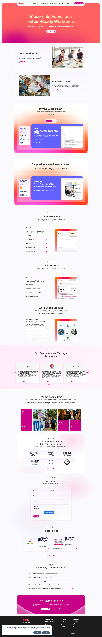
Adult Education (48, 624)
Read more (20, 381)
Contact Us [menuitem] (68, 3)
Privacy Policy (29, 629)
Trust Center (63, 626)
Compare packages (55, 608)
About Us (62, 621)
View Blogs (50, 555)
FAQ (73, 626)
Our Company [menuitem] (61, 3)
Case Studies (75, 621)
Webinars (74, 624)
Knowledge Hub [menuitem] (53, 3)
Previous (16, 372)
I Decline (46, 632)
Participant (49, 121)
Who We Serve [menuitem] (36, 3)
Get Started (37, 142)
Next (87, 372)
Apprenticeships (48, 623)
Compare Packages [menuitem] (44, 3)
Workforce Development (57, 548)
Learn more (22, 61)
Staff (54, 121)
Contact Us (63, 623)
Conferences (63, 624)
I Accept (37, 632)
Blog (74, 623)
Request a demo (78, 3)
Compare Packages (50, 31)
